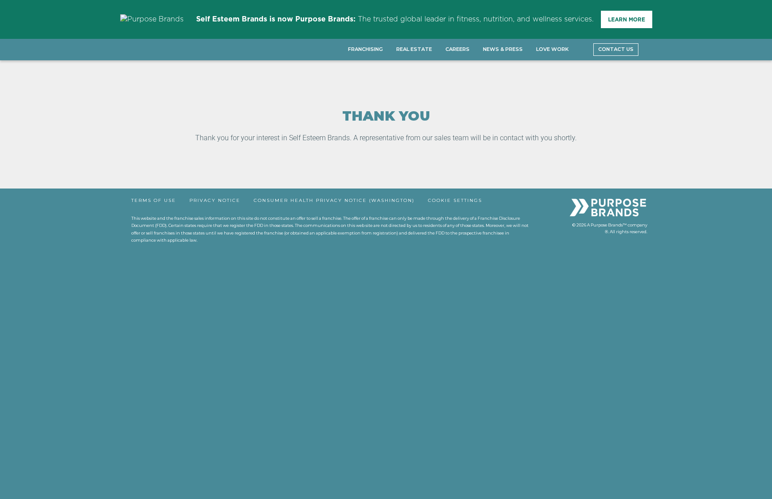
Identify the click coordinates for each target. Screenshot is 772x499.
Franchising (365, 49)
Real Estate (414, 49)
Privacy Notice (214, 200)
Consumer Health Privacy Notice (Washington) (334, 200)
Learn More (626, 19)
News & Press (503, 49)
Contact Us (616, 49)
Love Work (552, 49)
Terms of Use (153, 200)
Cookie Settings (455, 200)
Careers (457, 49)
